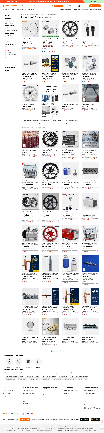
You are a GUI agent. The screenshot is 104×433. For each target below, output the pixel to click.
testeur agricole (22, 379)
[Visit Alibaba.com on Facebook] (85, 408)
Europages (74, 426)
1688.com (36, 426)
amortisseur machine (28, 127)
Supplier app (41, 419)
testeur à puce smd (57, 120)
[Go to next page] (74, 351)
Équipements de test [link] (51, 14)
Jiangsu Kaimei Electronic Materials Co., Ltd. (50, 279)
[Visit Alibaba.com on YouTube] (97, 408)
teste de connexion (10, 379)
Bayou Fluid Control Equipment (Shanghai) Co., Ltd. (90, 79)
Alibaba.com (75, 419)
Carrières (5, 399)
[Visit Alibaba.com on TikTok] (100, 408)
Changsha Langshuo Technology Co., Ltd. (90, 218)
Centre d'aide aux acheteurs (70, 390)
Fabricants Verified (47, 392)
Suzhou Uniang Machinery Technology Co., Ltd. (30, 250)
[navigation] (11, 183)
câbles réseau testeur (77, 373)
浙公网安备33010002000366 (77, 430)
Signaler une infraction (69, 404)
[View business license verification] (65, 430)
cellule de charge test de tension (31, 120)
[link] (102, 419)
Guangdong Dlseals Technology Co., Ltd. (30, 47)
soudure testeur (45, 120)
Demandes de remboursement (71, 399)
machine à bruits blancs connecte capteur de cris (65, 379)
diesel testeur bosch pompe (33, 376)
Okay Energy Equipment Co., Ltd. (69, 218)
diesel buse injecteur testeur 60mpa (68, 123)
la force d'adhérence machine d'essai (32, 123)
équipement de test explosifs (49, 376)
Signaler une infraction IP (70, 401)
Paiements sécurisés (28, 390)
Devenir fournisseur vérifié (90, 399)
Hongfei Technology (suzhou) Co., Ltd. (70, 250)
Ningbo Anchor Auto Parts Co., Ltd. (70, 157)
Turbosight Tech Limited (27, 79)
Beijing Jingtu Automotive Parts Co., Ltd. (70, 45)
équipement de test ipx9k (62, 373)
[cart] (75, 6)
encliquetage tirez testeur (71, 120)
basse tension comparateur (12, 373)
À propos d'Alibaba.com (9, 387)
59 (70, 350)
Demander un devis (48, 394)
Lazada (52, 426)
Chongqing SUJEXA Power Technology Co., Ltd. (90, 187)
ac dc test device (83, 379)
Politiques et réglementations (30, 406)
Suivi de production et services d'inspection (30, 402)
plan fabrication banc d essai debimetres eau (40, 379)
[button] (52, 6)
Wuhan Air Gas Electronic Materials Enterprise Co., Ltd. (30, 155)
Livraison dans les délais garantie (31, 396)
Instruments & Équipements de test (35, 14)
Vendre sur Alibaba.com (89, 390)
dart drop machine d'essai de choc (30, 373)
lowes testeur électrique (47, 373)
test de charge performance (50, 123)
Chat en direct (67, 393)
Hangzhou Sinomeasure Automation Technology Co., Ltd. (90, 45)
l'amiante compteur (41, 127)
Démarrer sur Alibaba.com (90, 393)
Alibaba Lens (10, 419)
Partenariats (87, 401)
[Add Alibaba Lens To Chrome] (25, 419)
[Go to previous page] (46, 351)
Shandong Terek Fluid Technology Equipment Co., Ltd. (30, 188)
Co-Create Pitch (7, 393)
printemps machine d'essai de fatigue (14, 376)
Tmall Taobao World (44, 426)
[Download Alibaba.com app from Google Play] (96, 419)
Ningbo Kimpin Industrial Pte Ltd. (69, 79)
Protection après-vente (28, 399)
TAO (64, 426)
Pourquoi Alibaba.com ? (8, 390)
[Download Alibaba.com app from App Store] (84, 419)
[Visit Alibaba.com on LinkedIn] (88, 408)
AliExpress (30, 426)
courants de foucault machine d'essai (89, 123)
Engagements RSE (7, 396)
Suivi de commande (88, 396)
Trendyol (68, 426)
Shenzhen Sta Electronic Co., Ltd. (49, 50)
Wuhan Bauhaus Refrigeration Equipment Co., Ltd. (90, 109)
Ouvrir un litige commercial (70, 396)
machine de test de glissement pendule (80, 376)
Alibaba (22, 14)
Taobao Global (58, 426)
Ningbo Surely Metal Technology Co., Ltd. (30, 342)
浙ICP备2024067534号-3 (91, 430)
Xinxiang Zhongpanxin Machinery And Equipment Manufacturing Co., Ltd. (70, 187)
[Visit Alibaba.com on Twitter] (91, 408)
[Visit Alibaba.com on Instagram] (94, 408)
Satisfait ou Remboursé (28, 393)
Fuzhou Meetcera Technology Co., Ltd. (90, 283)
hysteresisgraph (63, 376)
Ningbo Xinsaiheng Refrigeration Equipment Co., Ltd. (50, 79)
